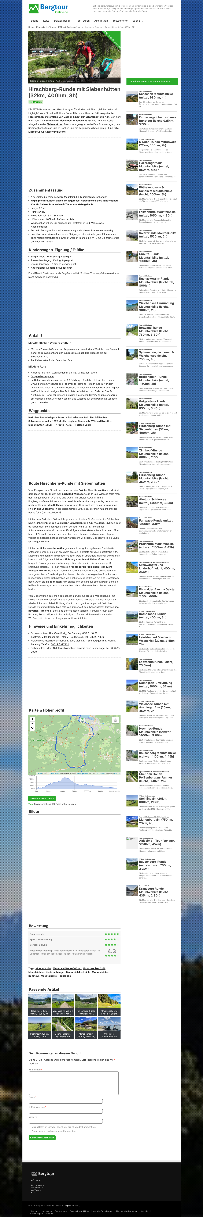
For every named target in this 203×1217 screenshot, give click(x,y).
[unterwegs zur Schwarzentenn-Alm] (40, 825)
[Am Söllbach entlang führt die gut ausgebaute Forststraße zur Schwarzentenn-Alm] (86, 843)
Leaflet (39, 773)
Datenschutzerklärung (80, 1211)
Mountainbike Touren (46, 27)
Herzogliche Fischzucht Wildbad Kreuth (52, 640)
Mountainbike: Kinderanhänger (46, 972)
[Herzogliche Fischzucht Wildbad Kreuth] (86, 825)
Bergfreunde (61, 1211)
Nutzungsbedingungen (126, 1211)
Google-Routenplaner (42, 376)
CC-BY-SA (101, 773)
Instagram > (37, 1185)
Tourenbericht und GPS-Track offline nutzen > (55, 804)
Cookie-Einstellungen (103, 1211)
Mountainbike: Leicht (78, 972)
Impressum (47, 1211)
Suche (34, 20)
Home (31, 27)
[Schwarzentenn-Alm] (63, 825)
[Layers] (115, 720)
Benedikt (80, 81)
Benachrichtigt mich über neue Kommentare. (54, 1131)
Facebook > (37, 1187)
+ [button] (32, 719)
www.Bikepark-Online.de (41, 1213)
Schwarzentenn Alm (52, 548)
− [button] (32, 724)
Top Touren (83, 20)
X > (32, 1192)
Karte (46, 20)
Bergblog (145, 1211)
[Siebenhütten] (109, 825)
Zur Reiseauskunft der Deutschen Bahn (52, 360)
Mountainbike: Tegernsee (56, 975)
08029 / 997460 (60, 644)
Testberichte (120, 20)
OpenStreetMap (54, 773)
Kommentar (35, 1069)
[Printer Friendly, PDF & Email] (35, 103)
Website (33, 1117)
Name (33, 1097)
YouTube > (36, 1190)
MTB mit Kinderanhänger (69, 27)
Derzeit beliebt (62, 20)
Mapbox (117, 773)
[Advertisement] (74, 160)
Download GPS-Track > (42, 798)
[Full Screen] (32, 728)
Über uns (34, 1211)
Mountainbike (43, 968)
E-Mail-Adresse (37, 1107)
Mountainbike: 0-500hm (67, 968)
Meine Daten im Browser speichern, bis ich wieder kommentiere (63, 1127)
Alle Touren (101, 20)
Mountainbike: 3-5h (94, 968)
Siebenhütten (55, 124)
